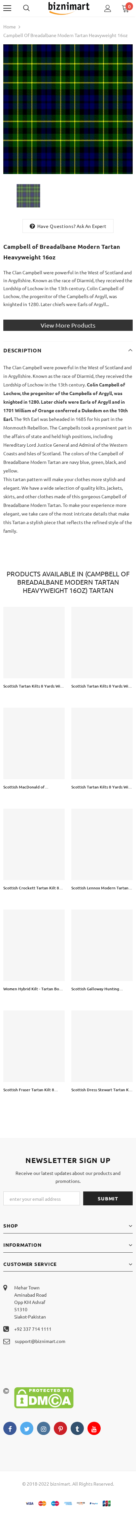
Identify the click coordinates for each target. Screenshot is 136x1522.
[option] (68, 109)
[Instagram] (43, 1428)
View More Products (68, 325)
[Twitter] (26, 1428)
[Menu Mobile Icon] (7, 8)
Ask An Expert (91, 226)
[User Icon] (107, 8)
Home (9, 26)
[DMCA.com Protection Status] (44, 1397)
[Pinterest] (60, 1428)
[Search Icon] (33, 8)
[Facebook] (10, 1428)
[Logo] (69, 8)
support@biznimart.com (40, 1341)
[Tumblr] (77, 1428)
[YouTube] (94, 1428)
